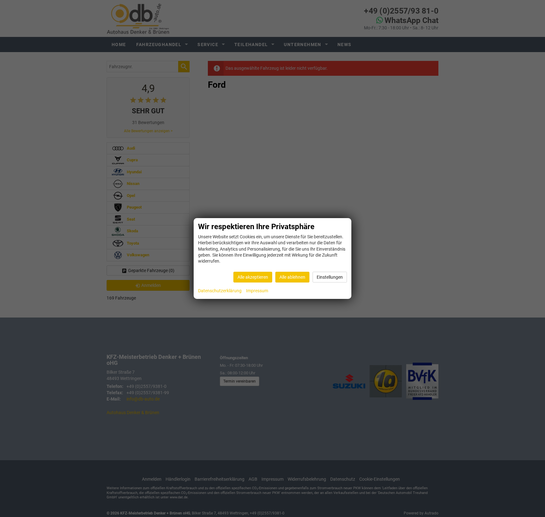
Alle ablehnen (292, 277)
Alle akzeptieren (252, 277)
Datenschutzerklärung (220, 290)
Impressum (257, 290)
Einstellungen (330, 277)
